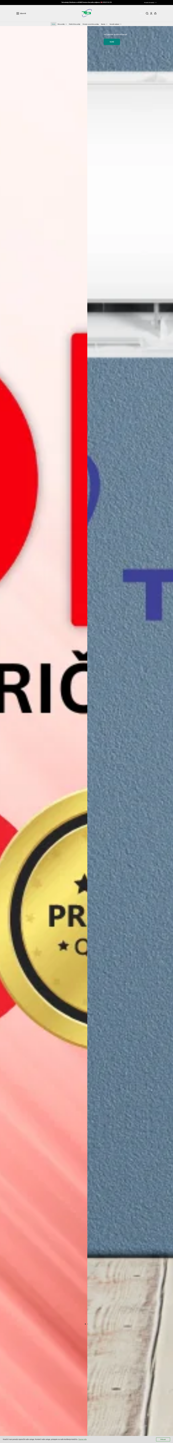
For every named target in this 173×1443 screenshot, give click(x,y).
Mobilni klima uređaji (74, 24)
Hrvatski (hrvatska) (149, 2)
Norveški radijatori (115, 24)
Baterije (103, 24)
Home (53, 24)
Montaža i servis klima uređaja (91, 24)
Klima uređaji (61, 24)
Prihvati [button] (163, 1439)
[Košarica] (155, 13)
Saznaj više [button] (82, 1439)
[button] (147, 13)
